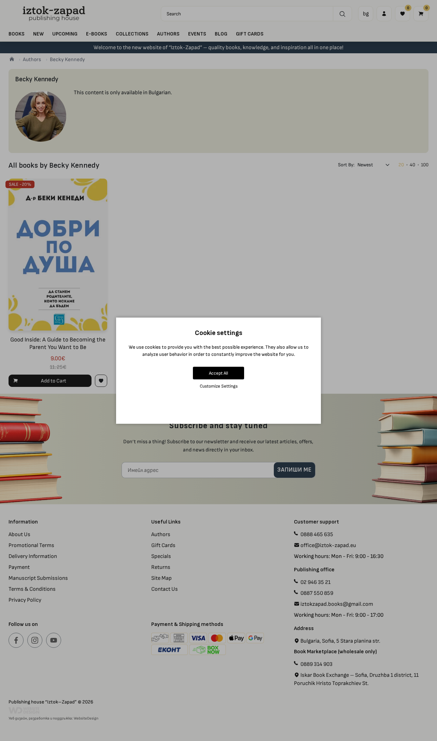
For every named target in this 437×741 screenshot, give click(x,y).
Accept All (218, 373)
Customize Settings (219, 386)
